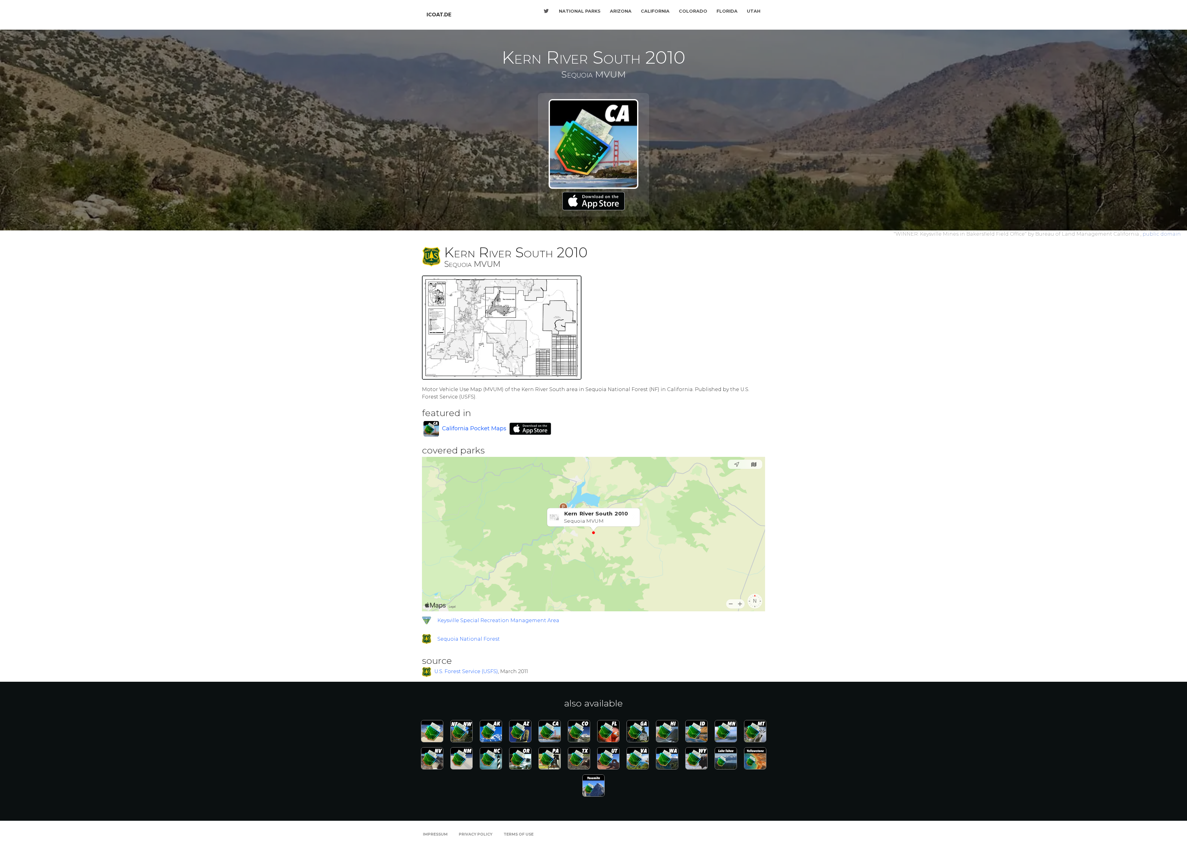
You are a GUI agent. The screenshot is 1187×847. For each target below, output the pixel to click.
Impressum (435, 834)
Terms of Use (519, 834)
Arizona (621, 11)
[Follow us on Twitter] (546, 11)
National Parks (580, 11)
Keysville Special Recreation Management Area (498, 620)
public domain (1161, 234)
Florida (727, 11)
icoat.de (439, 15)
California (655, 11)
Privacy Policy (475, 834)
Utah (753, 11)
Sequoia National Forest (468, 639)
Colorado (693, 11)
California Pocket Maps (474, 428)
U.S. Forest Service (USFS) (466, 672)
